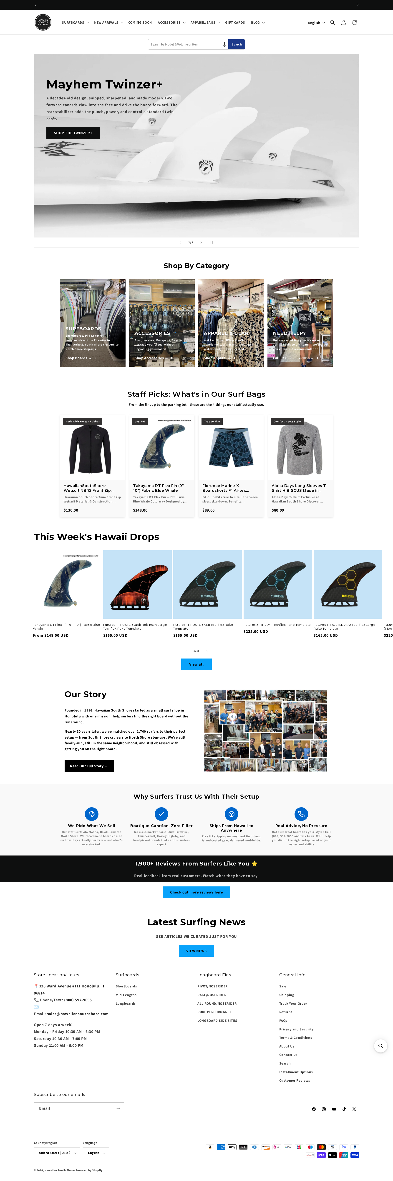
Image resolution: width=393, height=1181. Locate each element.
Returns (286, 1011)
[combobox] (188, 44)
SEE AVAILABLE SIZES (64, 167)
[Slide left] (186, 651)
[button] (75, 22)
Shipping (286, 994)
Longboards (126, 1003)
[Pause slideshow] (213, 242)
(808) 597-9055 (78, 999)
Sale (283, 986)
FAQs (283, 1020)
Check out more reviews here (196, 892)
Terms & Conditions (295, 1037)
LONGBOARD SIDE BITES (217, 1020)
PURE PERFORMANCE (214, 1011)
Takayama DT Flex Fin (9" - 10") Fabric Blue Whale (66, 626)
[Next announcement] (358, 5)
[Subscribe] (118, 1108)
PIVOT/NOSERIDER (212, 986)
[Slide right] (207, 651)
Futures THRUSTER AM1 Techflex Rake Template (203, 626)
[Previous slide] (180, 242)
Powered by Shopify (89, 1170)
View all (196, 664)
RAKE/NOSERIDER (211, 994)
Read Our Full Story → (89, 766)
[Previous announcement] (35, 5)
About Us (287, 1046)
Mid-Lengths (126, 994)
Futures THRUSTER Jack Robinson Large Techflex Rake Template (135, 626)
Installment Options (296, 1072)
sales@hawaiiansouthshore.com (78, 1013)
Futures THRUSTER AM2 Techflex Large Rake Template (344, 626)
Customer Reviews (294, 1080)
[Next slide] (201, 242)
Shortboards (126, 986)
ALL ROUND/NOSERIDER (217, 1003)
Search (237, 44)
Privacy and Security (296, 1029)
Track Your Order (293, 1003)
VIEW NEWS (196, 950)
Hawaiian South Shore (60, 1170)
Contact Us (288, 1054)
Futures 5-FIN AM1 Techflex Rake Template (277, 624)
